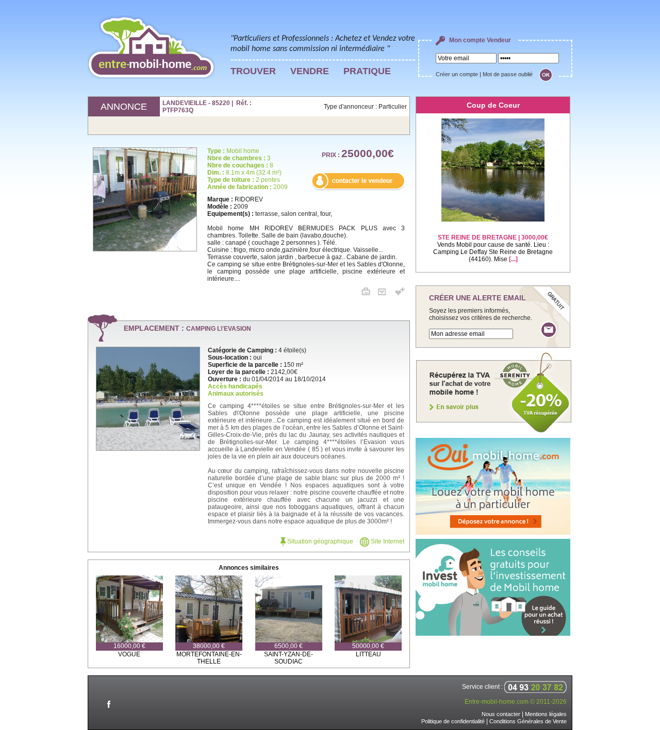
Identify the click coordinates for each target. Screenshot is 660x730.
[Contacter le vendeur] (358, 188)
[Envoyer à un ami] (385, 293)
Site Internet (386, 541)
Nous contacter (501, 714)
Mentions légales (546, 714)
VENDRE (309, 71)
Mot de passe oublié (508, 74)
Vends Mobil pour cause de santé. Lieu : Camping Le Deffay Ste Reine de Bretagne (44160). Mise (493, 248)
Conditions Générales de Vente (528, 721)
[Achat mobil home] (494, 431)
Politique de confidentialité (453, 721)
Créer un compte (457, 74)
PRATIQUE (367, 71)
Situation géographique (319, 541)
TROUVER (253, 71)
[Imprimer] (369, 293)
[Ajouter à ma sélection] (400, 293)
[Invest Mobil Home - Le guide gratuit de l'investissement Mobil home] (493, 633)
